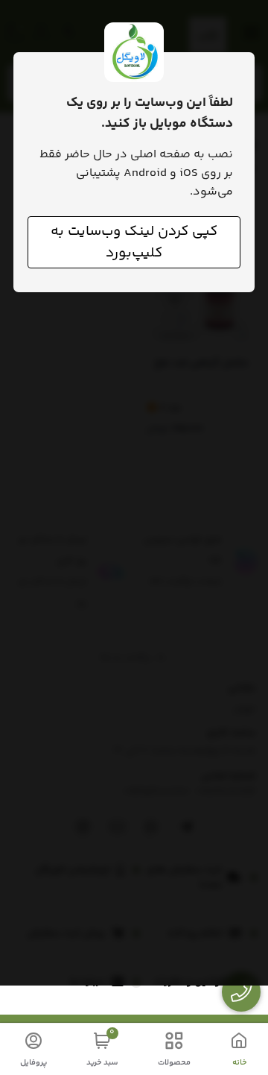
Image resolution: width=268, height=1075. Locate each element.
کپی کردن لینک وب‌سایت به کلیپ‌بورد (134, 242)
